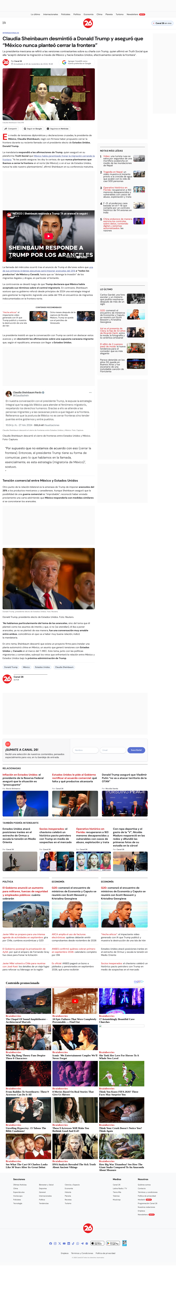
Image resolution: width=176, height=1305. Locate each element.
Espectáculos (18, 1192)
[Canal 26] (88, 1228)
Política (8, 881)
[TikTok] (73, 1243)
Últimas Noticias (20, 1185)
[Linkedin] (68, 1243)
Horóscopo (17, 1196)
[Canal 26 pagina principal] (88, 27)
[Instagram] (55, 1243)
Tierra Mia (117, 1192)
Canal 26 (18, 61)
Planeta (68, 1196)
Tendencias (44, 1203)
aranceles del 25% (65, 270)
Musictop (117, 1199)
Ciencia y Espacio (72, 1185)
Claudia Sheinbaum (64, 667)
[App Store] (97, 1243)
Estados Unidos (42, 667)
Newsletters (146, 1214)
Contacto (142, 1188)
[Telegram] (82, 1243)
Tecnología (17, 1203)
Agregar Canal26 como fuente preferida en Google (79, 62)
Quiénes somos (144, 1185)
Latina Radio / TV (120, 1188)
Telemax (116, 1196)
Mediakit (144, 1199)
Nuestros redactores (146, 1207)
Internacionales (11, 33)
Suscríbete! (136, 750)
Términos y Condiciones (82, 1253)
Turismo (68, 1203)
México (26, 667)
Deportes (43, 1188)
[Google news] (86, 1243)
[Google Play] (113, 1243)
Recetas (68, 1199)
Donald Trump (11, 667)
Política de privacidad (147, 1196)
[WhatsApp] (77, 1243)
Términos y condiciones (147, 1192)
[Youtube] (64, 1243)
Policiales (17, 1199)
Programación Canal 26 (147, 1203)
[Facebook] (50, 1243)
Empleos (141, 1211)
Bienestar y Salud (46, 1185)
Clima (15, 1188)
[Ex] (59, 1243)
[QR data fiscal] (124, 1245)
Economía (58, 881)
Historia (68, 1192)
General (42, 1192)
